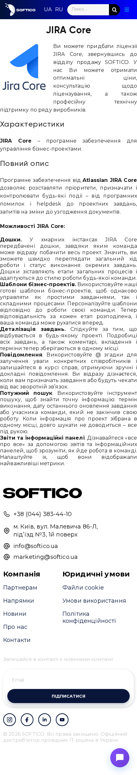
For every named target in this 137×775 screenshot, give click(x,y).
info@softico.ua (35, 546)
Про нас (15, 626)
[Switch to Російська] (59, 9)
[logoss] (20, 9)
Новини (14, 613)
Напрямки (18, 600)
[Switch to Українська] (47, 9)
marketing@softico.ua (45, 557)
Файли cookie (83, 587)
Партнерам (20, 587)
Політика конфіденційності (89, 617)
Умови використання (94, 600)
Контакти (17, 640)
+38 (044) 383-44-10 (42, 514)
